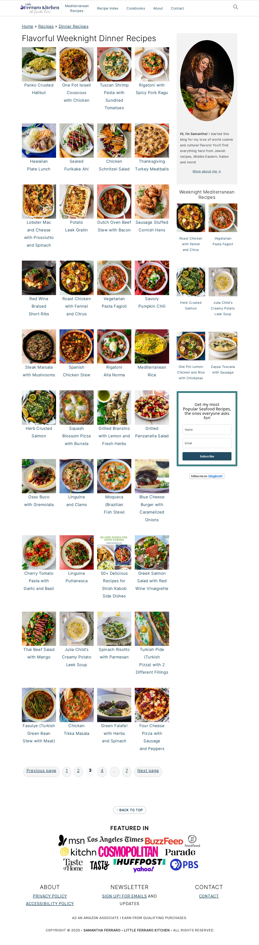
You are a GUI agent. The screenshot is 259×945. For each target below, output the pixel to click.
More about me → (207, 171)
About (158, 8)
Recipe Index (108, 8)
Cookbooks (135, 8)
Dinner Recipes (73, 26)
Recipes (46, 26)
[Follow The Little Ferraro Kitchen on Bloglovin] (206, 478)
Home (27, 26)
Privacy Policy (50, 896)
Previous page (41, 770)
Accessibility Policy (50, 903)
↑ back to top (129, 810)
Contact (177, 8)
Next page (148, 770)
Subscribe (207, 456)
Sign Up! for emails (124, 896)
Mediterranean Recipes (77, 8)
